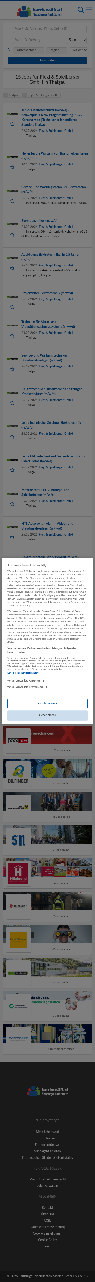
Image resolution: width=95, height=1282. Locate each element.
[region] (47, 641)
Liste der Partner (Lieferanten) (23, 673)
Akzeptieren (47, 715)
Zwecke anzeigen (47, 703)
